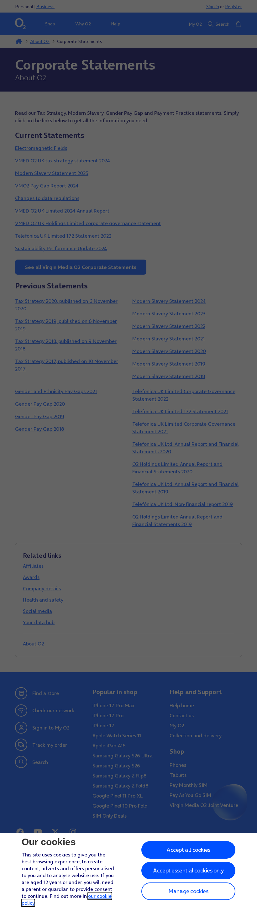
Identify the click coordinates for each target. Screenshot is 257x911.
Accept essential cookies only (188, 870)
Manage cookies (188, 891)
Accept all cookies (188, 850)
